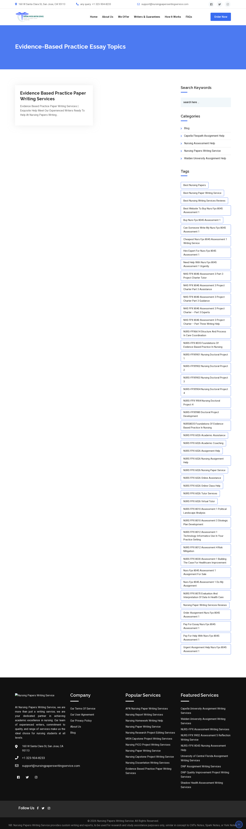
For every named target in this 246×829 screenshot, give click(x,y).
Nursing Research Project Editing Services (150, 732)
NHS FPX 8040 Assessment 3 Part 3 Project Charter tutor (203, 275)
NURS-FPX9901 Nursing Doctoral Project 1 (205, 356)
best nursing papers (194, 185)
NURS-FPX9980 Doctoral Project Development (201, 414)
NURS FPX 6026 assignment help (201, 450)
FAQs (189, 16)
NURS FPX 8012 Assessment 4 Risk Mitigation (203, 549)
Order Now (220, 16)
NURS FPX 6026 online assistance (202, 477)
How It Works (173, 16)
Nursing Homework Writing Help (144, 720)
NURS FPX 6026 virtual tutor (199, 501)
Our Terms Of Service (82, 708)
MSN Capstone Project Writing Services (149, 738)
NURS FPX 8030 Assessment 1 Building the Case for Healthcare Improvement (204, 560)
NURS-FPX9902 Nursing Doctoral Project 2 (205, 368)
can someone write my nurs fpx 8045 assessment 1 (204, 229)
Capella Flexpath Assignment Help (204, 135)
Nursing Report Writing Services (144, 714)
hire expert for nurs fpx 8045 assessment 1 (199, 252)
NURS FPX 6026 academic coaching (203, 443)
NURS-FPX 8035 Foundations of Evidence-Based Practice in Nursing (202, 345)
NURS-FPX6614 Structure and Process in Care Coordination (204, 333)
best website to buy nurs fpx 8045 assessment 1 (203, 210)
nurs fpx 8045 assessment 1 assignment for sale (199, 572)
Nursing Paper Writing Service (143, 726)
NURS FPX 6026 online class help (201, 485)
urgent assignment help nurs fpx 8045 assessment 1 (204, 649)
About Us (107, 16)
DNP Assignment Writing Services (201, 766)
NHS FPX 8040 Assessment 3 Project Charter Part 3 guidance (204, 298)
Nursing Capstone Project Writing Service (150, 756)
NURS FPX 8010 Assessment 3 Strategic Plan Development (205, 522)
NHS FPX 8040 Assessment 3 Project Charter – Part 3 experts (204, 310)
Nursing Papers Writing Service (202, 150)
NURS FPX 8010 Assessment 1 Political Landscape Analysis (205, 510)
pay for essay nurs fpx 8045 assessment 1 (199, 626)
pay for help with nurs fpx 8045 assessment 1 (201, 637)
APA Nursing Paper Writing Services (147, 708)
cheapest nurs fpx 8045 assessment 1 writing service (205, 241)
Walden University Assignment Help (205, 158)
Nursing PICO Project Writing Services (148, 744)
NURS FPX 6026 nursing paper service (204, 470)
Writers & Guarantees (147, 16)
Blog (73, 732)
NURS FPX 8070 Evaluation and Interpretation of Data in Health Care (203, 595)
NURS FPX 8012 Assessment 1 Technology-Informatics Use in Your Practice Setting (203, 536)
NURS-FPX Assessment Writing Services (205, 729)
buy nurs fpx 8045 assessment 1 (202, 220)
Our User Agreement (82, 714)
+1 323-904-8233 (101, 4)
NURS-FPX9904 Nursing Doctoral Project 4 (205, 391)
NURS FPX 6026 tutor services (200, 493)
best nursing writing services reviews (204, 200)
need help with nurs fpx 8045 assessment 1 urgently (200, 264)
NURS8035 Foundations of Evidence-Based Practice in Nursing (203, 425)
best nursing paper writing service (202, 193)
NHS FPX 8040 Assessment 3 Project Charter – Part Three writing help (204, 321)
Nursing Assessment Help (199, 143)
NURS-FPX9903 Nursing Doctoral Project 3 (205, 379)
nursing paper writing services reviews (205, 605)
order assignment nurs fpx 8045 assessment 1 (201, 614)
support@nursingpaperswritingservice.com (164, 4)
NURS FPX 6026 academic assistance (204, 435)
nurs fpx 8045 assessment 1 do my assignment (203, 584)
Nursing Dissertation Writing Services (148, 762)
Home (93, 16)
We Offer (123, 16)
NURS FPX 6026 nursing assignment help (203, 460)
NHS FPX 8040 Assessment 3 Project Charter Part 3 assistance (204, 287)
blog (186, 128)
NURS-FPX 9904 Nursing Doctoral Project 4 (201, 402)
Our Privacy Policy (81, 720)
